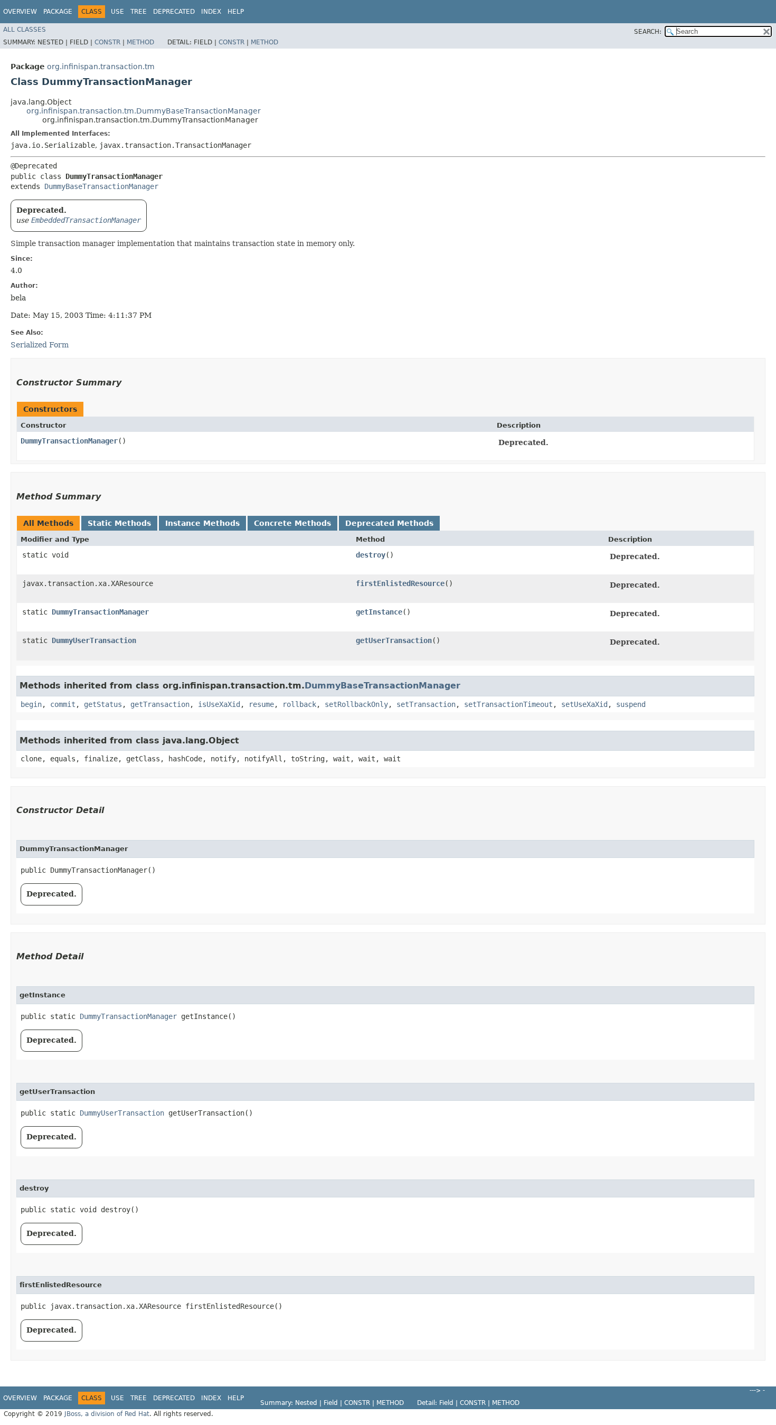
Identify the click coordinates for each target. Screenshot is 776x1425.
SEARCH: (647, 31)
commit (62, 704)
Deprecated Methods (389, 523)
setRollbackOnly (356, 704)
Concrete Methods (292, 523)
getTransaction (160, 704)
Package (57, 11)
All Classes (24, 29)
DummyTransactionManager (69, 441)
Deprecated (174, 11)
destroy (370, 555)
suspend (631, 704)
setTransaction (426, 704)
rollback (299, 704)
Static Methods (119, 523)
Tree (138, 11)
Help (236, 11)
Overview (20, 11)
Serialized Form (40, 345)
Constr (107, 42)
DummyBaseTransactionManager (101, 186)
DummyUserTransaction (94, 640)
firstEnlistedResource (400, 583)
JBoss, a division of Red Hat (106, 1414)
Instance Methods (202, 523)
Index (211, 11)
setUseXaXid (584, 704)
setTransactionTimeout (508, 704)
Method (140, 42)
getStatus (103, 704)
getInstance (379, 612)
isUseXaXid (219, 704)
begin (31, 704)
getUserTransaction (394, 640)
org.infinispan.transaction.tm (101, 66)
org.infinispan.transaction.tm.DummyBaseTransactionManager (143, 111)
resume (261, 704)
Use (117, 11)
